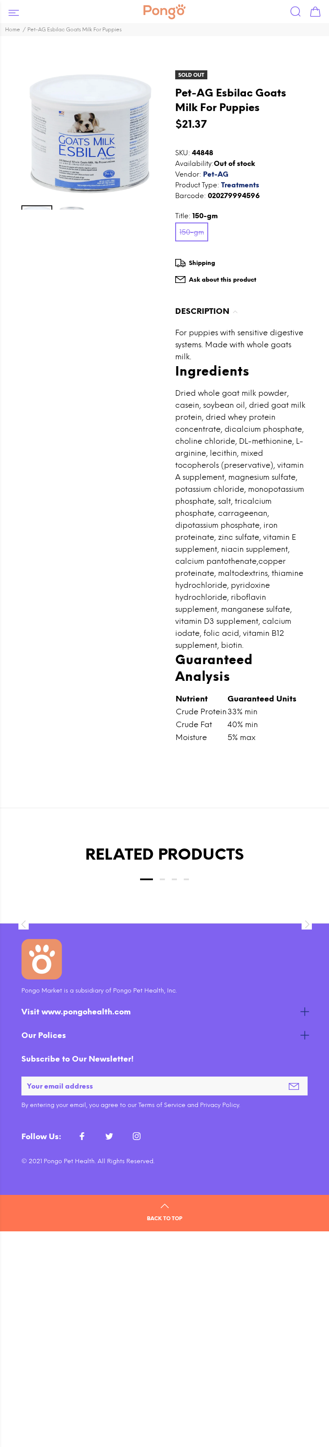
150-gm (191, 232)
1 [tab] (146, 879)
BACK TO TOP (164, 1218)
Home (12, 30)
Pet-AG (215, 174)
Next (306, 924)
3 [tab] (174, 879)
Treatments (240, 185)
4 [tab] (186, 879)
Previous (23, 924)
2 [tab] (162, 879)
